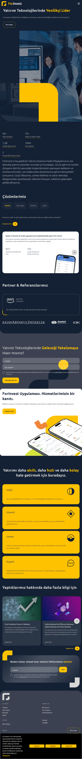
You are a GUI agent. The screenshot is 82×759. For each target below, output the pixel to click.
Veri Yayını (20, 206)
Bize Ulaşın (9, 25)
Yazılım (7, 206)
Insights (45, 723)
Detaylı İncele (9, 411)
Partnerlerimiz (47, 713)
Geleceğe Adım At (11, 380)
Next (74, 252)
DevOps (33, 206)
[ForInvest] (12, 3)
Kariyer (44, 720)
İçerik (44, 206)
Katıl (63, 669)
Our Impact (46, 710)
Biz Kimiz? (46, 707)
